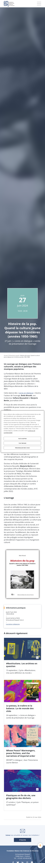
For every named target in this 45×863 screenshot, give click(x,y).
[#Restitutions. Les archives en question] (22, 658)
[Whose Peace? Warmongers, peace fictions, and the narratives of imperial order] (22, 747)
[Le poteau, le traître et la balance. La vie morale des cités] (22, 702)
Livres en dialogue (26, 393)
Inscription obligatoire (13, 624)
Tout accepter (22, 438)
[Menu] (39, 3)
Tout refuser (22, 443)
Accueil (6, 355)
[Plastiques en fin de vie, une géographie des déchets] (22, 790)
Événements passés (14, 355)
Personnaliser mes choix (22, 447)
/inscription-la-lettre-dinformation (22, 840)
